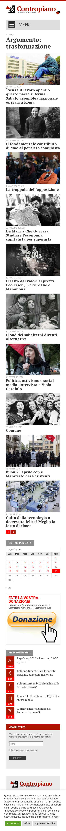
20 (32, 571)
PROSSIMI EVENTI (19, 652)
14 (40, 567)
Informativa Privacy (48, 816)
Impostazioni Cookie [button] (45, 823)
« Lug (8, 587)
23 (56, 571)
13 (32, 567)
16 (56, 567)
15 (48, 567)
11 (17, 567)
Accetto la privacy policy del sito (24, 750)
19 (25, 571)
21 (40, 571)
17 (9, 571)
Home (9, 34)
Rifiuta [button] (27, 823)
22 (48, 571)
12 (25, 567)
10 (9, 567)
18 (17, 571)
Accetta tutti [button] (13, 823)
